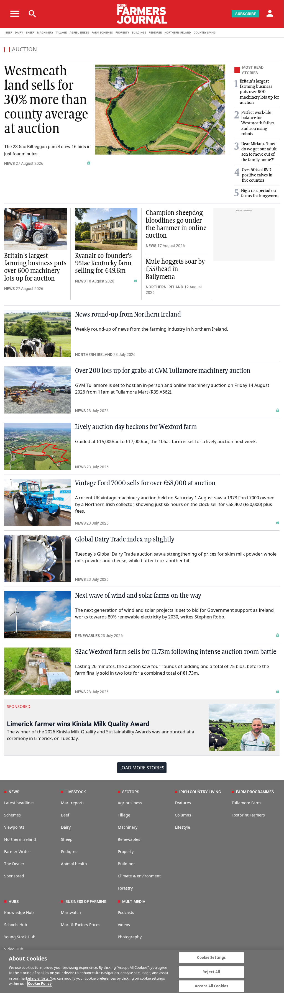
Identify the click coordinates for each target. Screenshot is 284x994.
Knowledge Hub (19, 912)
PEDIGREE (155, 32)
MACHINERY (45, 32)
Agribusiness (130, 802)
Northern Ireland (20, 839)
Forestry (125, 888)
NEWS (9, 163)
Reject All (211, 971)
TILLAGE (61, 32)
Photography (130, 936)
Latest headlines (19, 802)
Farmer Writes (17, 851)
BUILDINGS (139, 32)
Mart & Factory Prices (80, 924)
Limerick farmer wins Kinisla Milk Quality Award (78, 724)
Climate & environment (139, 876)
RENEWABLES (87, 635)
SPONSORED (18, 706)
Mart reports (73, 802)
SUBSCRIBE (245, 14)
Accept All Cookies (211, 985)
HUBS (14, 901)
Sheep (67, 839)
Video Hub (13, 949)
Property (126, 851)
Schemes (12, 815)
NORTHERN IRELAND (178, 32)
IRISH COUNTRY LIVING (200, 792)
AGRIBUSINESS (79, 32)
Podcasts (126, 912)
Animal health (74, 863)
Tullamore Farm (246, 802)
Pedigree (69, 851)
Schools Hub (15, 924)
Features (183, 802)
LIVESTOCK (75, 792)
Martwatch (71, 912)
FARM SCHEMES (102, 32)
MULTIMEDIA (133, 901)
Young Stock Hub (19, 936)
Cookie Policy (40, 983)
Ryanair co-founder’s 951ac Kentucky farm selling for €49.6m (103, 263)
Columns (183, 815)
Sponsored (14, 876)
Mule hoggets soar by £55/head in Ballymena (175, 269)
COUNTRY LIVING (205, 32)
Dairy (66, 827)
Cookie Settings (211, 957)
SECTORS (130, 792)
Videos (124, 924)
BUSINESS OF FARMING (86, 901)
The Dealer (14, 863)
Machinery (127, 827)
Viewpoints (14, 827)
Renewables (129, 839)
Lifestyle (182, 827)
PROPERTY (122, 32)
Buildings (126, 863)
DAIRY (19, 32)
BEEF (9, 32)
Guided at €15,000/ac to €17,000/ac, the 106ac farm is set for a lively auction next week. (166, 441)
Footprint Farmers (248, 815)
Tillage (124, 815)
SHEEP (30, 32)
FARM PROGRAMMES (255, 792)
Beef (65, 815)
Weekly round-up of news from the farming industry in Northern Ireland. (151, 329)
